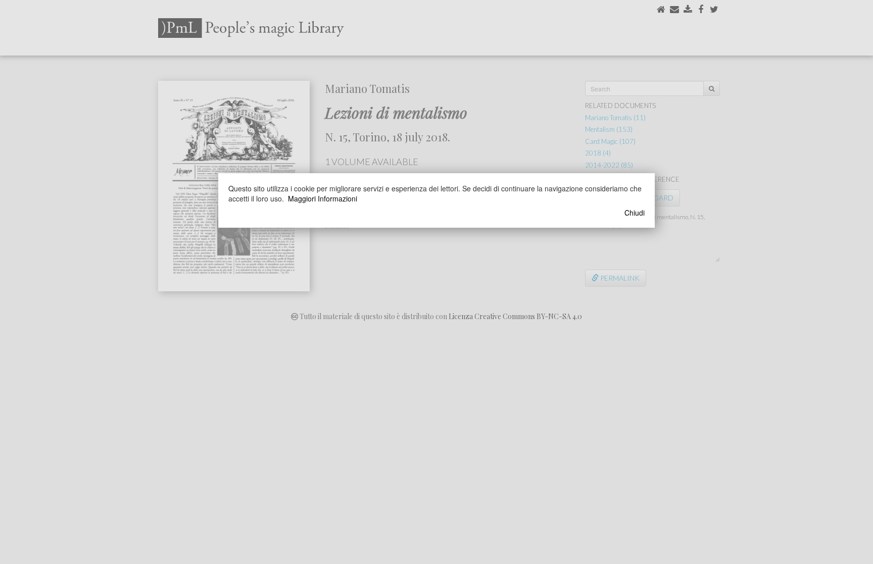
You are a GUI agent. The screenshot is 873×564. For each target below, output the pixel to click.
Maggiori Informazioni (322, 198)
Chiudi (634, 213)
